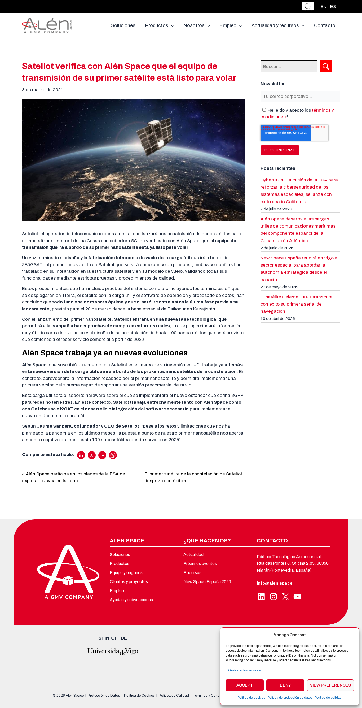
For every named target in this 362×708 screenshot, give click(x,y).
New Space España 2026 (207, 581)
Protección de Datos (104, 695)
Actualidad (193, 554)
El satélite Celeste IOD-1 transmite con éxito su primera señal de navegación (297, 304)
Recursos (192, 572)
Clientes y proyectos (129, 581)
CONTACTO (272, 541)
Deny (285, 685)
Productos (119, 563)
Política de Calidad (174, 695)
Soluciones (120, 554)
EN (323, 6)
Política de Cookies (139, 695)
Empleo (117, 590)
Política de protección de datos (290, 698)
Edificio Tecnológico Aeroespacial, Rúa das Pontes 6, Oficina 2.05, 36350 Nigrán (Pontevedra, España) (293, 563)
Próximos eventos (200, 563)
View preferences (330, 685)
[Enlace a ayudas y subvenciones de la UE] (308, 6)
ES (333, 6)
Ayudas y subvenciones (131, 599)
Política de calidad (328, 698)
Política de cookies (251, 698)
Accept (244, 685)
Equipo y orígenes (126, 572)
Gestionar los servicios (244, 670)
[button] (171, 25)
